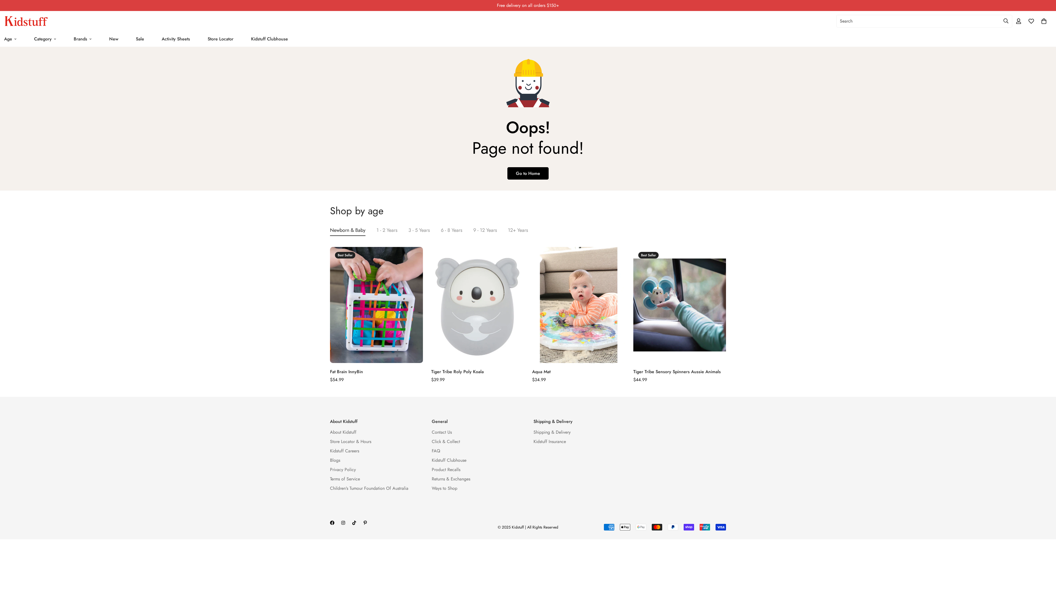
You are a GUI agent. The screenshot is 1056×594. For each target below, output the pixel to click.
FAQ (436, 451)
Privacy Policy (343, 469)
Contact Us (442, 432)
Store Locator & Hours (350, 441)
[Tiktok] (354, 523)
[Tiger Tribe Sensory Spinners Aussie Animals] (679, 305)
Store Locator (220, 39)
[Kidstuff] (26, 21)
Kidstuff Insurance (550, 441)
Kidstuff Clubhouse (269, 39)
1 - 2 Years (386, 230)
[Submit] (1006, 21)
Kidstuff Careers (344, 451)
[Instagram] (343, 523)
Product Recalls (446, 469)
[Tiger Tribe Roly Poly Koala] (477, 305)
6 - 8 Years (451, 230)
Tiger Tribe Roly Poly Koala (457, 372)
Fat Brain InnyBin (346, 372)
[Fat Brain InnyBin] (376, 305)
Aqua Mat (541, 372)
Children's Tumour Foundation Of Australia (369, 488)
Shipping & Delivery (552, 432)
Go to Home (528, 173)
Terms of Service (345, 479)
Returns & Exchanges (451, 479)
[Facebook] (332, 523)
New (113, 39)
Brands (80, 39)
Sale (140, 39)
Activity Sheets (176, 39)
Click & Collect (446, 441)
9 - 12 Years (485, 230)
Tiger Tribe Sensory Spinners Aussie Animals (677, 372)
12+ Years (518, 230)
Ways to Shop (444, 488)
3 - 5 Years (419, 230)
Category (43, 39)
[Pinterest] (365, 523)
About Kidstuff (343, 432)
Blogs (335, 460)
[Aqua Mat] (578, 305)
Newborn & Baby (347, 230)
